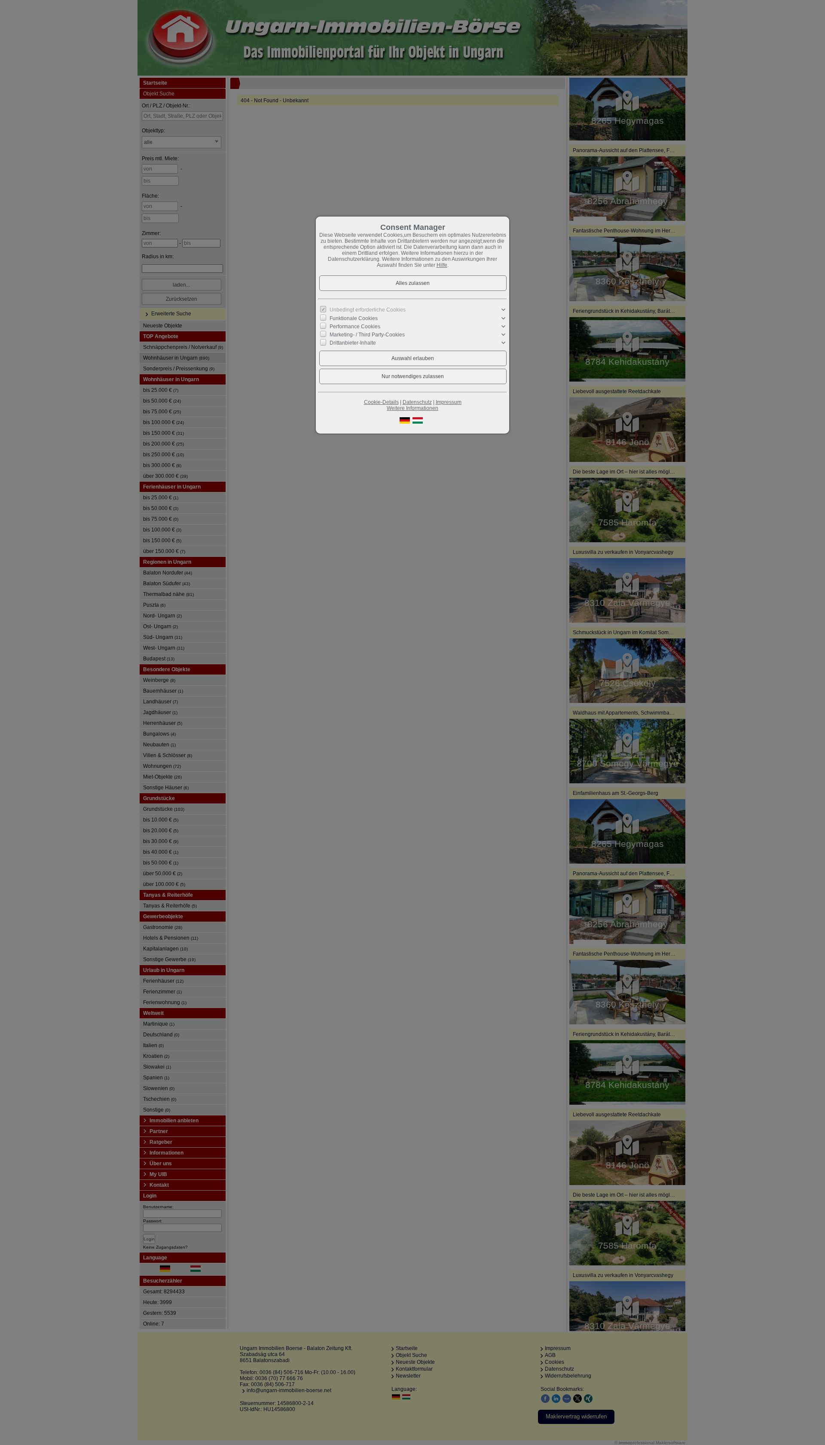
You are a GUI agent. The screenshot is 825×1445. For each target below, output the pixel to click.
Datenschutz (417, 402)
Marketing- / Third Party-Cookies (367, 335)
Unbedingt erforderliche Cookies (368, 310)
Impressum (448, 402)
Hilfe (442, 265)
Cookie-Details (381, 402)
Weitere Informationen (412, 408)
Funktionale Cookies (354, 318)
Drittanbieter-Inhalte (353, 343)
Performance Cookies (355, 327)
